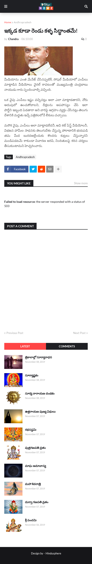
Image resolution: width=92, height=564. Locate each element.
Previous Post (14, 333)
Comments (67, 346)
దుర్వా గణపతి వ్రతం (36, 502)
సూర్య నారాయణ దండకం (40, 393)
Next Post (79, 333)
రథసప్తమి (30, 429)
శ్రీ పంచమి (31, 520)
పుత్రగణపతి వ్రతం (35, 447)
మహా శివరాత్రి (33, 484)
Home (7, 22)
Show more (81, 183)
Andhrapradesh (22, 22)
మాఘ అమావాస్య (35, 466)
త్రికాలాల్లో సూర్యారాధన (38, 357)
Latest (25, 346)
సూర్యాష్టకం (31, 375)
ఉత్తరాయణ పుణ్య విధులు (40, 411)
